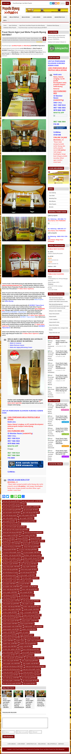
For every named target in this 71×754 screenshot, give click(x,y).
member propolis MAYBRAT (10, 612)
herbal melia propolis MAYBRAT (29, 569)
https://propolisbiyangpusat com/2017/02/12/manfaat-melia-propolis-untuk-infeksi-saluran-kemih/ (58, 299)
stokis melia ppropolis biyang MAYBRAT (13, 657)
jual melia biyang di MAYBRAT (28, 572)
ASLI (37, 400)
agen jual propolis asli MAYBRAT (31, 506)
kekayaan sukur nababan (55, 311)
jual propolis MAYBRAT (24, 583)
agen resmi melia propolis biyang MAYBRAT (14, 526)
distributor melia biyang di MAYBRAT (12, 555)
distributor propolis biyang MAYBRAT (12, 561)
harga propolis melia (54, 322)
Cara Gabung (47, 17)
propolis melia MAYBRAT (25, 646)
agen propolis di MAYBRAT (27, 518)
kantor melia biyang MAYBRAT (30, 589)
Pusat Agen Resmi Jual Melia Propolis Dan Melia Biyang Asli (49, 749)
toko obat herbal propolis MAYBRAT (12, 683)
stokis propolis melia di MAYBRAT (12, 663)
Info (5, 20)
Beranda (51, 207)
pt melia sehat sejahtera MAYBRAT (12, 649)
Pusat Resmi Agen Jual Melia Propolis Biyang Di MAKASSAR (62, 441)
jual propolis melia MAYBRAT (29, 586)
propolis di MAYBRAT (8, 640)
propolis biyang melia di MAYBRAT (12, 638)
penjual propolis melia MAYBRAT (11, 629)
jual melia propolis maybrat (10, 581)
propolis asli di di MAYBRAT (29, 629)
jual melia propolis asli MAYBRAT (26, 575)
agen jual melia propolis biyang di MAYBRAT (14, 504)
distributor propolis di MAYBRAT (32, 561)
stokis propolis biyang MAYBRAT (29, 660)
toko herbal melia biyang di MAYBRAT (30, 675)
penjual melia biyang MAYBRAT (11, 618)
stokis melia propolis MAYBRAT (11, 660)
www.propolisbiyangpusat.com (12, 285)
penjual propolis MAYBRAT (27, 623)
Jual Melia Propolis (26, 332)
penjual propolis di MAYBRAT (10, 623)
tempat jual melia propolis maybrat (31, 669)
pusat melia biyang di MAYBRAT (31, 649)
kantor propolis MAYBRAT (26, 592)
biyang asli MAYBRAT (22, 538)
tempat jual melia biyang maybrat (11, 669)
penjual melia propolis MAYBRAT (11, 620)
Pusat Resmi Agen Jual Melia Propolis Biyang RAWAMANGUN (19, 703)
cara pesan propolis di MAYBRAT (31, 552)
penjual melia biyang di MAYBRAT (32, 615)
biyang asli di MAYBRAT (9, 538)
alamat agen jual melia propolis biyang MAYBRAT (16, 529)
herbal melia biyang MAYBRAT (11, 569)
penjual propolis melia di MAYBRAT (33, 626)
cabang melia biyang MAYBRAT (31, 546)
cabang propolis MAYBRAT (10, 549)
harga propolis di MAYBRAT (29, 566)
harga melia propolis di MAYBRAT (11, 566)
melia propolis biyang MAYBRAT (11, 603)
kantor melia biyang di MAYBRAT (11, 589)
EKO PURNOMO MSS (12, 38)
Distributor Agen (31, 321)
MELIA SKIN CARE (15, 339)
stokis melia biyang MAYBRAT (26, 655)
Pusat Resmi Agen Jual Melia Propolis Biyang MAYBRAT (24, 33)
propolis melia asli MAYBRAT (10, 643)
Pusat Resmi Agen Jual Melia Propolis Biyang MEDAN (29, 703)
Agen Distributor (13, 25)
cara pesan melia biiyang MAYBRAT (28, 549)
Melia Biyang (26, 17)
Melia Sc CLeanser (15, 343)
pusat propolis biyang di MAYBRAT (31, 652)
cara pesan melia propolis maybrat (12, 552)
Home (5, 17)
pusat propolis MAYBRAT (9, 655)
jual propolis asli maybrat (25, 581)
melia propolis (39, 403)
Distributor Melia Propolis (10, 27)
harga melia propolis (54, 313)
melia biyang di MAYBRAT (9, 598)
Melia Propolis (14, 17)
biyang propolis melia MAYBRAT (31, 544)
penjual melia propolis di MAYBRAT (30, 618)
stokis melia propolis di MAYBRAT (34, 657)
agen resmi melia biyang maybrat (11, 524)
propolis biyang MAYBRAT (26, 635)
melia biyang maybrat (23, 598)
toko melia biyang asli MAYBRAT (11, 677)
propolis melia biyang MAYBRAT (28, 643)
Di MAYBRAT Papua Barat (34, 45)
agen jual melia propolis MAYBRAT (12, 506)
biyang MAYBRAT (7, 541)
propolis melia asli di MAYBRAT (34, 640)
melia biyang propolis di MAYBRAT (12, 601)
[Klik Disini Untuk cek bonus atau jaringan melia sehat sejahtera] (59, 178)
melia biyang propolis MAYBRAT (31, 601)
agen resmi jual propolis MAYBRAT (26, 521)
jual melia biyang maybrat (9, 575)
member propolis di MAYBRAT (31, 609)
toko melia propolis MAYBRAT (30, 680)
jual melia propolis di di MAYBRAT (11, 578)
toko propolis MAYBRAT (29, 683)
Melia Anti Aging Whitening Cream (21, 347)
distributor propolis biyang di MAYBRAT (32, 558)
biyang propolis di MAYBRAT (21, 541)
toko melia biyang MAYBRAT (29, 677)
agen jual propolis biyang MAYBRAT (12, 509)
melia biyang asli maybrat (27, 595)
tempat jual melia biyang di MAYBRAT (35, 666)
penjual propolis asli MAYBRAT (30, 620)
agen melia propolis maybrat (10, 518)
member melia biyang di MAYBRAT (12, 606)
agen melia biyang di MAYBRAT (31, 512)
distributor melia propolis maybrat (12, 558)
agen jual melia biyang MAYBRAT (11, 501)
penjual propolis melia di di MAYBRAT (12, 626)
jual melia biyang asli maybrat (10, 572)
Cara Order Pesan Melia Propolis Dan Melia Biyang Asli (41, 702)
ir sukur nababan (53, 319)
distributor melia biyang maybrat (32, 555)
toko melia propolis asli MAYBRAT (12, 680)
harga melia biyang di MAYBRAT (28, 563)
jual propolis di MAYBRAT (9, 583)
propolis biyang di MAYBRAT (10, 635)
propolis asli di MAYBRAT (9, 632)
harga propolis (52, 316)
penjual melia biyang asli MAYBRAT (12, 615)
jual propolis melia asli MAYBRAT (11, 586)
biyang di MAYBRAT (35, 538)
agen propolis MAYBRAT (9, 521)
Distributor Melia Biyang (53, 25)
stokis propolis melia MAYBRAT (30, 663)
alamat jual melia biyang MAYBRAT (33, 532)
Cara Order (36, 17)
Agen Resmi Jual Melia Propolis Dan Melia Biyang (32, 25)
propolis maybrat (20, 640)
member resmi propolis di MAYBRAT (28, 612)
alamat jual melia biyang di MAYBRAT (12, 532)
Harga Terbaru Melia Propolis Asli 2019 (61, 342)
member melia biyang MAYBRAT (31, 606)
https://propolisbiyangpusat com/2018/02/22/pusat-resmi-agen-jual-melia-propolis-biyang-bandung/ (59, 306)
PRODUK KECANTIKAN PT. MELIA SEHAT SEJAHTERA (25, 340)
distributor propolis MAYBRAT (10, 563)
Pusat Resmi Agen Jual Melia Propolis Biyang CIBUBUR (6, 703)
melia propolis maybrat (27, 603)
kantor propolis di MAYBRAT (10, 592)
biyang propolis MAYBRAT (37, 541)
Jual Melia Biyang (33, 310)
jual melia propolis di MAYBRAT (30, 578)
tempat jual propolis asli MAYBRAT (12, 672)
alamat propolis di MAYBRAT (28, 535)
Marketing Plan (60, 17)
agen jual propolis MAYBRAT (30, 509)
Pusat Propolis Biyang (21, 749)
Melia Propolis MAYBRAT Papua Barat (14, 312)
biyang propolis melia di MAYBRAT (12, 544)
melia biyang (16, 405)
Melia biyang (40, 287)
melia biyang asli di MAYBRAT (10, 595)
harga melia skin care (54, 332)
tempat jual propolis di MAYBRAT (31, 672)
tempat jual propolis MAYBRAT (11, 675)
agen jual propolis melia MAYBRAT (12, 512)
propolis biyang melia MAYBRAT (31, 638)
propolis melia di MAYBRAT (10, 646)
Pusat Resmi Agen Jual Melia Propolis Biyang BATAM (62, 452)
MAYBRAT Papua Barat (36, 305)
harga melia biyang (54, 325)
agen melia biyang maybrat (10, 515)
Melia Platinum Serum (17, 345)
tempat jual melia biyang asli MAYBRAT (13, 666)
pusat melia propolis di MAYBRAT (11, 652)
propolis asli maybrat (23, 632)
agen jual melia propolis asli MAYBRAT (32, 501)
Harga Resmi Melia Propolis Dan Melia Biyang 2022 (62, 429)
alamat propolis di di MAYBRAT (11, 535)
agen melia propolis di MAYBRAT (27, 515)
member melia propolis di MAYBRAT (12, 609)
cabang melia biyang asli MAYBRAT (12, 546)
